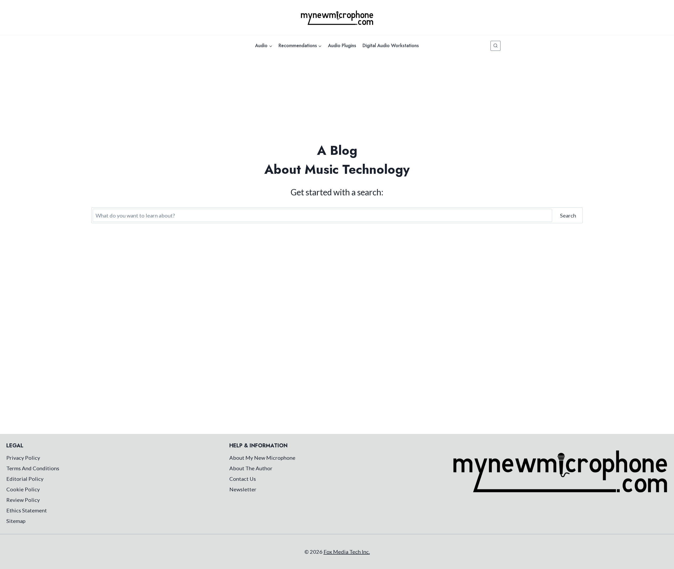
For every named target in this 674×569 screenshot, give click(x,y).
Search (568, 215)
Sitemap (16, 521)
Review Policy (23, 500)
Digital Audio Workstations (391, 45)
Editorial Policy (24, 479)
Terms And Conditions (32, 468)
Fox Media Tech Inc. (347, 551)
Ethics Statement (26, 510)
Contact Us (242, 479)
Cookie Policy (23, 489)
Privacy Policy (23, 457)
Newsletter (242, 489)
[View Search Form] (495, 46)
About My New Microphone (262, 457)
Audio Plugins (342, 45)
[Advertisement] (337, 95)
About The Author (250, 468)
